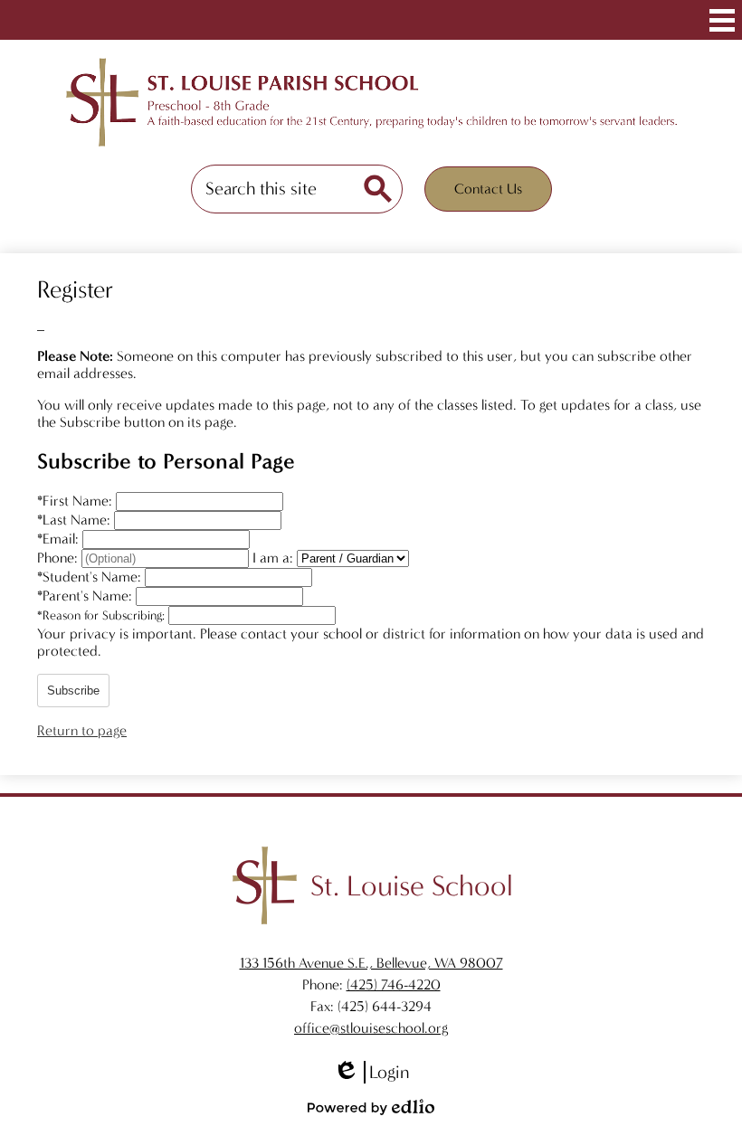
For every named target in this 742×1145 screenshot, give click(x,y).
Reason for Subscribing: (102, 615)
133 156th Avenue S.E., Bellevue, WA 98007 (371, 962)
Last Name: (75, 519)
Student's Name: (91, 576)
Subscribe (73, 690)
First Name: (76, 500)
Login (371, 1072)
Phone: (59, 557)
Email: (59, 538)
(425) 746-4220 (394, 984)
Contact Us (488, 188)
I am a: (272, 557)
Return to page (82, 730)
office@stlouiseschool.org (371, 1027)
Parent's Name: (86, 595)
